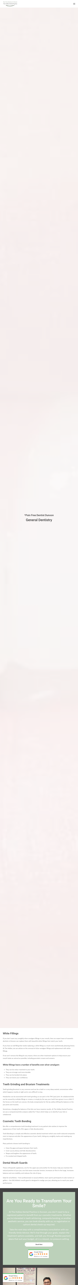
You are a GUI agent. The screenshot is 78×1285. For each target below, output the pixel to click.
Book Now (39, 1244)
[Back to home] (10, 4)
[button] (74, 4)
